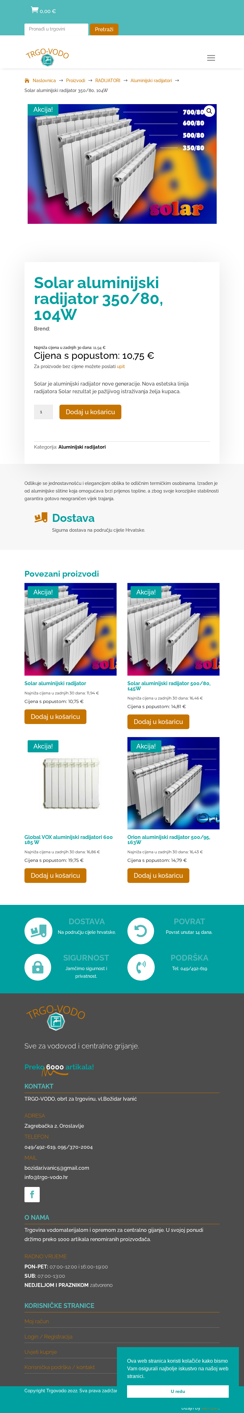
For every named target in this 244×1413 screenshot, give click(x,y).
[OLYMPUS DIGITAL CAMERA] (122, 164)
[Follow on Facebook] (32, 1194)
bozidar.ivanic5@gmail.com (56, 1168)
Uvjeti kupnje (40, 1352)
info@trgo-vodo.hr (46, 1177)
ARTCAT (210, 1407)
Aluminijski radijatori (82, 447)
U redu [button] (178, 1391)
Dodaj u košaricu (90, 412)
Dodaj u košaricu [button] (55, 717)
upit (121, 366)
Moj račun (36, 1321)
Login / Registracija (48, 1336)
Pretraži (104, 29)
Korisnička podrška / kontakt (59, 1367)
